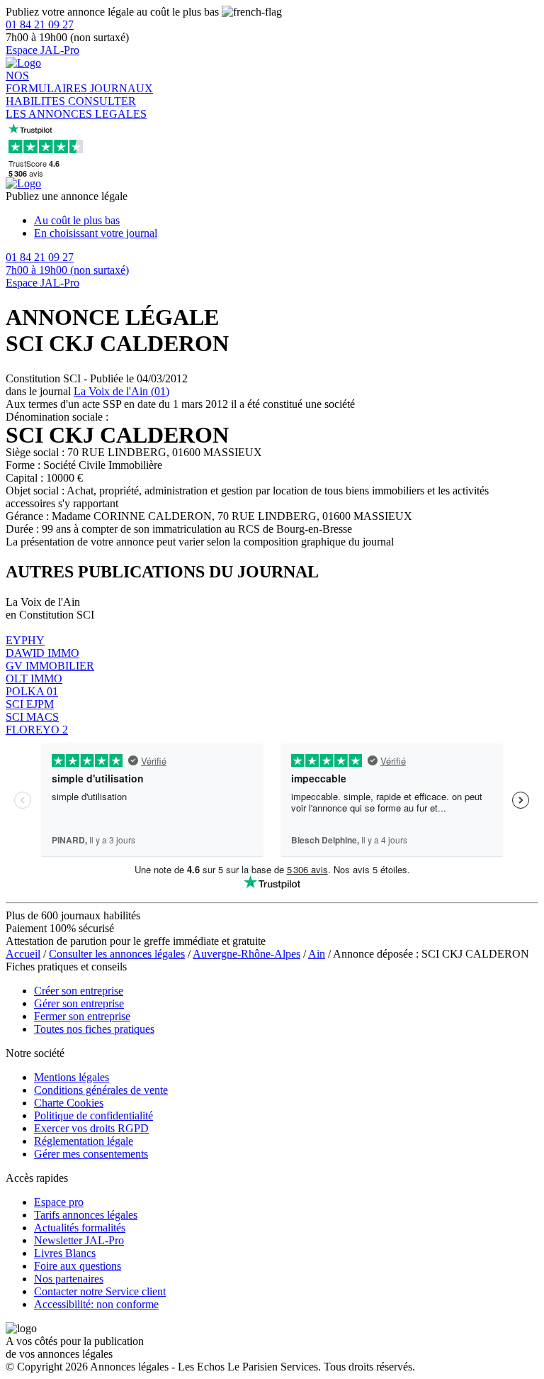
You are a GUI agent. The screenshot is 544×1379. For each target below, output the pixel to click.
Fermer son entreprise (82, 1016)
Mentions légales (71, 1077)
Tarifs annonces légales (85, 1215)
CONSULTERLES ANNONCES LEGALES (76, 107)
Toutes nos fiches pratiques (94, 1029)
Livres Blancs (65, 1253)
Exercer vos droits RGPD (91, 1128)
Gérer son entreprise (79, 1003)
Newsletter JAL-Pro (79, 1240)
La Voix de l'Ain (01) (121, 391)
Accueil (23, 954)
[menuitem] (286, 220)
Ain (316, 954)
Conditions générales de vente (101, 1090)
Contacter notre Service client (100, 1291)
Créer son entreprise (78, 991)
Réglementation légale (83, 1141)
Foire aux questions (77, 1266)
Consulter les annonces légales (117, 954)
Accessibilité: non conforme (96, 1304)
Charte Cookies (68, 1103)
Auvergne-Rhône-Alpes (246, 954)
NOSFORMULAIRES (48, 82)
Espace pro (59, 1202)
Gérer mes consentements (91, 1154)
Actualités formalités (79, 1228)
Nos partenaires (68, 1279)
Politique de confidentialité (93, 1115)
